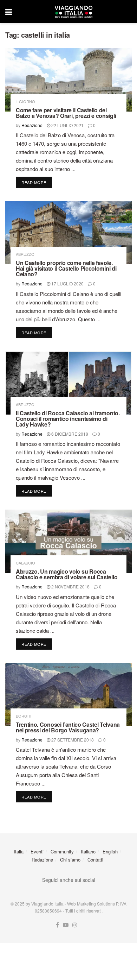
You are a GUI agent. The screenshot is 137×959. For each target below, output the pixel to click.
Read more (36, 182)
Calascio (25, 563)
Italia (19, 851)
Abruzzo (25, 254)
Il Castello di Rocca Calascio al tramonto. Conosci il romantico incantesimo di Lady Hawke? (68, 418)
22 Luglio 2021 (67, 125)
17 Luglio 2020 (67, 283)
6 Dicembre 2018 (69, 434)
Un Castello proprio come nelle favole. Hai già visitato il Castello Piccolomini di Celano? (66, 268)
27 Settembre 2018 (72, 740)
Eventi (37, 851)
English (110, 851)
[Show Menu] (8, 11)
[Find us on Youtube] (65, 925)
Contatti (95, 859)
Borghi (23, 716)
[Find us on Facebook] (57, 925)
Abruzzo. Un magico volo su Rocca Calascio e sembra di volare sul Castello (66, 574)
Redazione (32, 125)
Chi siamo (70, 859)
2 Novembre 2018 (70, 586)
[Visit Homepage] (73, 12)
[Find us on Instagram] (74, 925)
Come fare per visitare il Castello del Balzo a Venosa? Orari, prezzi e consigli (66, 113)
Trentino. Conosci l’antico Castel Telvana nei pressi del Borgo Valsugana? (68, 727)
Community (62, 851)
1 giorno (25, 101)
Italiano (88, 851)
